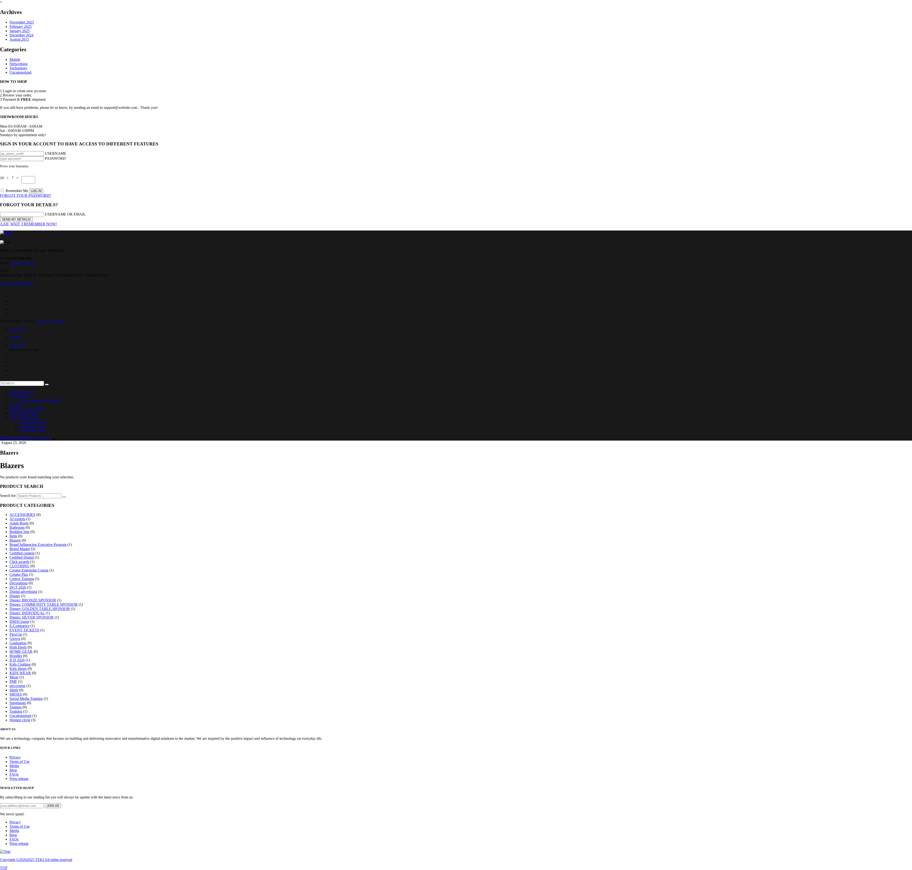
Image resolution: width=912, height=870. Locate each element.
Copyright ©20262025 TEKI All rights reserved (36, 860)
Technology (18, 68)
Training (16, 711)
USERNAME (55, 153)
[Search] (64, 497)
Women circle (20, 720)
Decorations (19, 583)
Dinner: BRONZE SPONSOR (33, 600)
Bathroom (17, 527)
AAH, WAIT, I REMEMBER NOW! (28, 224)
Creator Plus (19, 574)
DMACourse (19, 622)
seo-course (17, 686)
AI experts (17, 519)
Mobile (15, 60)
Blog (13, 770)
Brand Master (20, 549)
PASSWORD (55, 158)
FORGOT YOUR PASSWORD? (25, 195)
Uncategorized (20, 72)
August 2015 (19, 39)
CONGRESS (26, 438)
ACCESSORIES (22, 515)
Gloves (15, 639)
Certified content (22, 553)
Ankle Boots (19, 523)
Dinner (15, 596)
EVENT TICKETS (24, 630)
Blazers (15, 540)
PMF (13, 681)
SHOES (16, 694)
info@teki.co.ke (23, 263)
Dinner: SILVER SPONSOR (32, 617)
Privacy (15, 757)
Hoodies (16, 656)
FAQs (14, 774)
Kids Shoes (18, 669)
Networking (19, 64)
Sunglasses (18, 703)
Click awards (19, 562)
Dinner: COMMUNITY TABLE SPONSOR (44, 604)
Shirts (14, 690)
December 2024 (21, 35)
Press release (19, 779)
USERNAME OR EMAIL (65, 214)
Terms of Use (20, 761)
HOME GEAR (21, 651)
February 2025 (21, 26)
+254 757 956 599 (50, 321)
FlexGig (16, 634)
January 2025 (20, 31)
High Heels (18, 647)
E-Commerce (19, 626)
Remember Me (17, 191)
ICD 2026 (17, 660)
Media (14, 766)
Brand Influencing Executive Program (38, 545)
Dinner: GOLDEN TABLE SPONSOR (40, 609)
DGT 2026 (18, 587)
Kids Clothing (20, 664)
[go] (47, 384)
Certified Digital (22, 557)
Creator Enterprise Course (29, 570)
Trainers (16, 707)
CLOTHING (19, 566)
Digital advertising (23, 592)
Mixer (14, 677)
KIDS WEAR (20, 673)
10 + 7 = (10, 178)
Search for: (8, 496)
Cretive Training (22, 579)
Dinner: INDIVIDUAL (27, 613)
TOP (3, 868)
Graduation (18, 643)
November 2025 (22, 22)
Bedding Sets (19, 532)
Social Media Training (26, 699)
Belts (13, 536)
